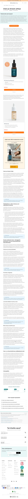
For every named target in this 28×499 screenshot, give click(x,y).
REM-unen (21, 189)
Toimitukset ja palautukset (16, 463)
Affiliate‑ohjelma (10, 465)
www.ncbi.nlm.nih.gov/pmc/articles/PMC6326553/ (6, 422)
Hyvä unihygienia (5, 274)
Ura (8, 462)
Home (4, 5)
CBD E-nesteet (3, 472)
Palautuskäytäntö (16, 472)
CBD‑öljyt (3, 462)
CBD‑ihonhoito (3, 470)
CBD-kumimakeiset (4, 465)
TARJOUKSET (3, 475)
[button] (2, 2)
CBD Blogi (7, 5)
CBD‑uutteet (3, 467)
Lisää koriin (14, 89)
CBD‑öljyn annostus (16, 470)
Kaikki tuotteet (4, 477)
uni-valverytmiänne (18, 183)
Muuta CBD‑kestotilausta (16, 468)
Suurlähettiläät (10, 467)
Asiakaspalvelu (16, 466)
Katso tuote (14, 134)
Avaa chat (2, 442)
